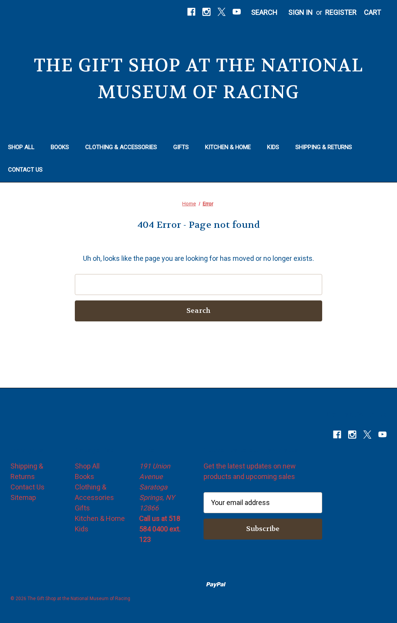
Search (264, 12)
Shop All (21, 147)
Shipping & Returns (323, 147)
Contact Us (25, 169)
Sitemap (23, 497)
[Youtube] (237, 12)
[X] (221, 12)
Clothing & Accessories (121, 147)
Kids (273, 147)
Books (60, 147)
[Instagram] (206, 12)
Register (341, 12)
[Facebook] (191, 12)
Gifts (181, 147)
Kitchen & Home (228, 147)
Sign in (300, 12)
